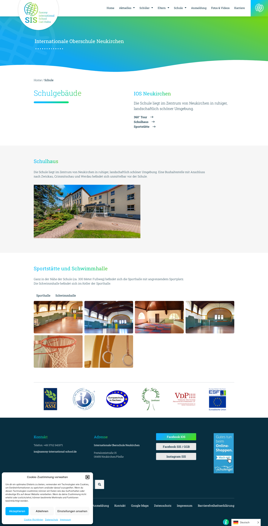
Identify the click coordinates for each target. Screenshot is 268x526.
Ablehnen (42, 511)
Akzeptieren (17, 511)
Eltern (162, 8)
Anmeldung (198, 8)
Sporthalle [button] (43, 295)
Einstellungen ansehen (72, 511)
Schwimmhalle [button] (65, 295)
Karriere (239, 8)
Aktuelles (125, 8)
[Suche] (99, 484)
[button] (87, 477)
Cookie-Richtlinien (33, 519)
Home (110, 8)
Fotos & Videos (220, 8)
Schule (178, 8)
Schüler (144, 8)
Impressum (65, 519)
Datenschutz (51, 519)
